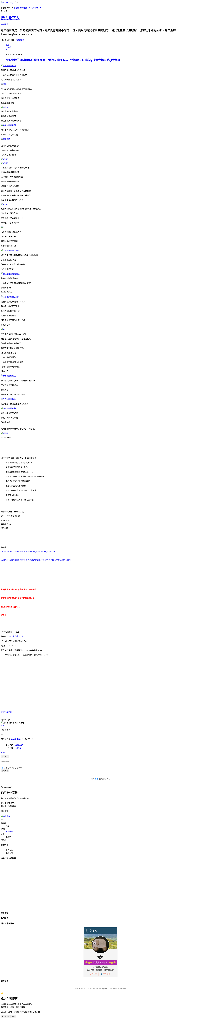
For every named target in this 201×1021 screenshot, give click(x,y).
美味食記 (19, 745)
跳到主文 (4, 24)
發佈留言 (5, 771)
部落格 (8, 47)
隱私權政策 (113, 989)
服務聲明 (123, 989)
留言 (18, 739)
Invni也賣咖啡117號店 (16, 636)
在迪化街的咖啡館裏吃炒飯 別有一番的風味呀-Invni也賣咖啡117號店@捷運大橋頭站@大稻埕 (63, 60)
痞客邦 (13, 739)
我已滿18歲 (6, 1016)
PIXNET (83, 989)
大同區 (18, 748)
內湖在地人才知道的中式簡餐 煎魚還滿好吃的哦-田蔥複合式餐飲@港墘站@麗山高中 (36, 560)
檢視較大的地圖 (6, 712)
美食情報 (20, 40)
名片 (7, 50)
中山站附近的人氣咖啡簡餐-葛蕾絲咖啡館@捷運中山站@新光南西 (28, 552)
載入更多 (5, 757)
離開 (13, 1016)
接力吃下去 (10, 18)
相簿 (7, 45)
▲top (3, 752)
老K (2, 725)
